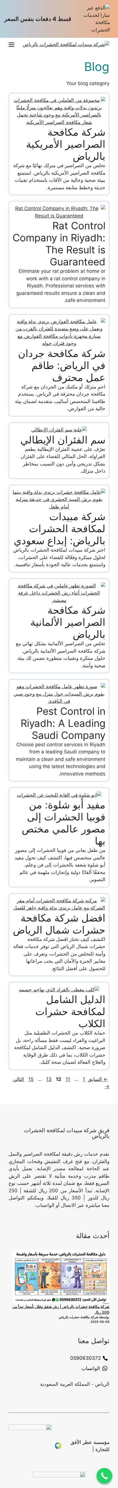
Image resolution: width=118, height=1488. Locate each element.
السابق (98, 1079)
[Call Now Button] (104, 1476)
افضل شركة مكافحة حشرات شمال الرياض (59, 924)
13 (48, 1079)
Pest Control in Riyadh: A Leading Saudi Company (63, 723)
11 (67, 1079)
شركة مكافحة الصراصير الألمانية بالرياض (67, 622)
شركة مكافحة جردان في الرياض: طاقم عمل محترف (61, 365)
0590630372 (85, 1358)
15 (30, 1079)
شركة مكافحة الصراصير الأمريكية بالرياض (65, 144)
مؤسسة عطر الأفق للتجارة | (89, 1446)
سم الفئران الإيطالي (62, 440)
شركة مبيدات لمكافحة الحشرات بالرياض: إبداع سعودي (59, 528)
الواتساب (90, 1368)
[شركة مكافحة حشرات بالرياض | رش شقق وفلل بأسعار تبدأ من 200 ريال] (60, 1277)
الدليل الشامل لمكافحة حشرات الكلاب (70, 1011)
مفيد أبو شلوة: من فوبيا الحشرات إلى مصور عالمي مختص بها (63, 823)
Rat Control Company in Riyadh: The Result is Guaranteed (59, 244)
